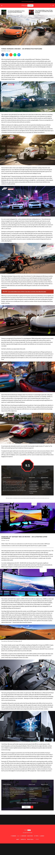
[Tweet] (6, 54)
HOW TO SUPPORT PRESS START (27, 1)
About (17, 839)
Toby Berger (3, 540)
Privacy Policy (30, 839)
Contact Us (23, 839)
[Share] (2, 54)
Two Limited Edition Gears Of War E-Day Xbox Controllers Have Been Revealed (44, 11)
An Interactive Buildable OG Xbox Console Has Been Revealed (16, 11)
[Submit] (10, 54)
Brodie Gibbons (3, 50)
